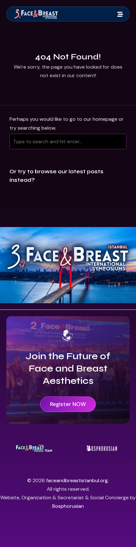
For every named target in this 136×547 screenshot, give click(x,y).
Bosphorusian (68, 506)
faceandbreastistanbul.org (77, 480)
